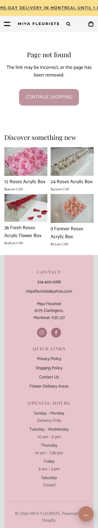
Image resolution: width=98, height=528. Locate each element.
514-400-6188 (49, 282)
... (86, 513)
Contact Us (49, 377)
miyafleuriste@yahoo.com (49, 291)
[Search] (68, 24)
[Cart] (91, 24)
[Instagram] (42, 332)
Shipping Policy (49, 368)
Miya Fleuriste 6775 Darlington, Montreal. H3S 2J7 (49, 310)
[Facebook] (56, 332)
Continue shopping (49, 97)
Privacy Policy (49, 359)
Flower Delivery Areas (49, 386)
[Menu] (7, 24)
